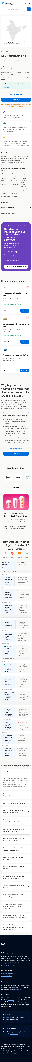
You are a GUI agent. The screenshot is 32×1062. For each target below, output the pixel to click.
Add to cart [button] (24, 311)
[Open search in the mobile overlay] (18, 9)
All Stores (9, 60)
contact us (17, 989)
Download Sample (16, 94)
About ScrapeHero (6, 976)
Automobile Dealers (18, 60)
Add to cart (16, 99)
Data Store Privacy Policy (8, 973)
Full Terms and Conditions (8, 965)
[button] (2, 9)
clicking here (14, 1034)
